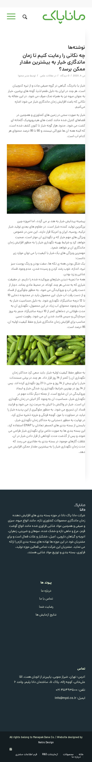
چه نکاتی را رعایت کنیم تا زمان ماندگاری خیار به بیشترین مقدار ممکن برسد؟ (52, 62)
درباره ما (46, 591)
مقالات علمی (46, 76)
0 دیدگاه (64, 76)
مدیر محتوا (23, 76)
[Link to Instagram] (10, 749)
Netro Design (46, 743)
